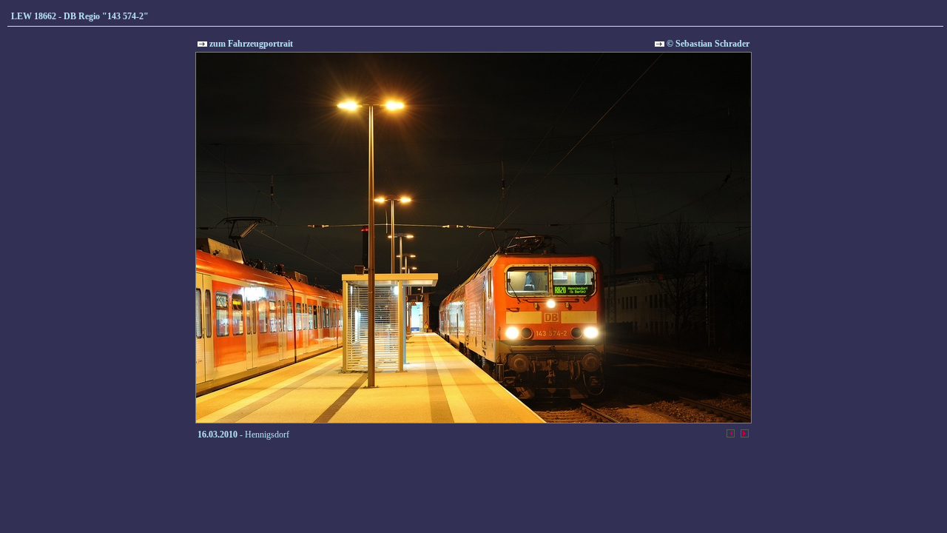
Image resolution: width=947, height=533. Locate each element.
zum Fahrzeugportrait (250, 43)
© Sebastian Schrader (706, 43)
